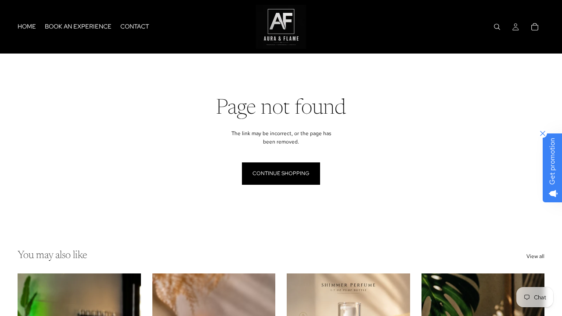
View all (535, 256)
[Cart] (534, 26)
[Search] (497, 26)
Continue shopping (281, 173)
